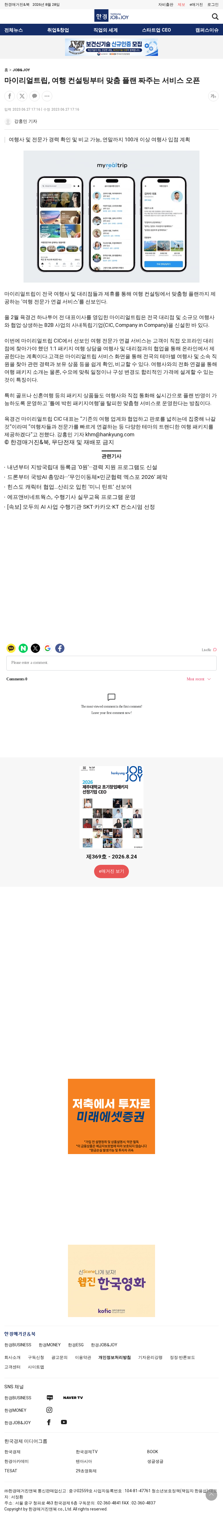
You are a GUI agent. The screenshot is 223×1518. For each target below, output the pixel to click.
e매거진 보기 (111, 871)
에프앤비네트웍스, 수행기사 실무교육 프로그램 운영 (71, 497)
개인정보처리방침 (114, 1357)
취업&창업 (58, 30)
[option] (111, 47)
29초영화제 (86, 1470)
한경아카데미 (16, 1461)
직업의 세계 (105, 30)
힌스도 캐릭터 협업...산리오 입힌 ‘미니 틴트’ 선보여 (69, 487)
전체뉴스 (13, 30)
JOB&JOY (21, 70)
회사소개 (12, 1357)
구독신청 (36, 1357)
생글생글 (155, 1461)
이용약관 (83, 1357)
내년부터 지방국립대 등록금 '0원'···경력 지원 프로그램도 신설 (82, 467)
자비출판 (165, 4)
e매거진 (196, 4)
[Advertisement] (111, 982)
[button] (213, 4)
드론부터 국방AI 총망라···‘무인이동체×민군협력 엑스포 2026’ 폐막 (87, 477)
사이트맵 (36, 1367)
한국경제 (12, 1451)
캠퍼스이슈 (207, 30)
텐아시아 (84, 1461)
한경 (17, 1345)
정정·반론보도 (182, 1357)
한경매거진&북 (17, 4)
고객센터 (12, 1367)
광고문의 (59, 1357)
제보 (181, 4)
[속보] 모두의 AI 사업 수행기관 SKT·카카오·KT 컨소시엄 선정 (81, 506)
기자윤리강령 (150, 1357)
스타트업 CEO (156, 30)
